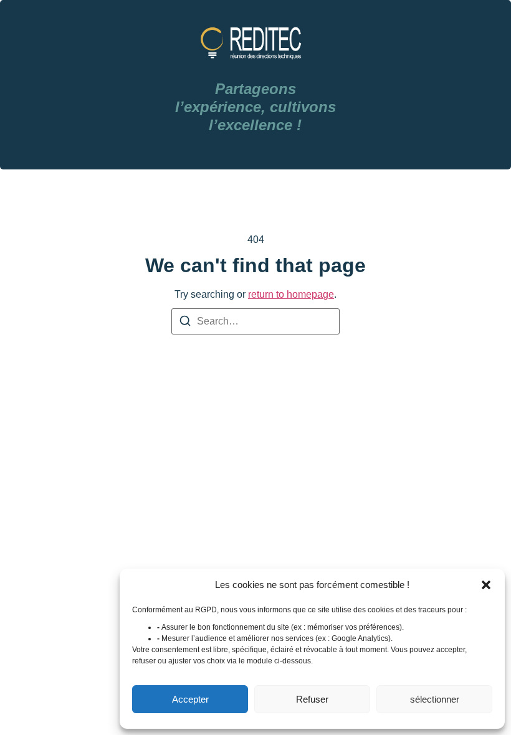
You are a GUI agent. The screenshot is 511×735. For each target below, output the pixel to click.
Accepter (190, 699)
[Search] (185, 323)
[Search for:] (255, 321)
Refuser (312, 699)
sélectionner (434, 699)
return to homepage (291, 294)
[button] (486, 585)
